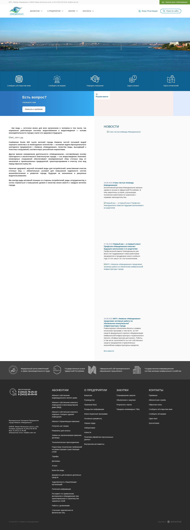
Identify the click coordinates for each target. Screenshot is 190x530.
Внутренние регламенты (94, 444)
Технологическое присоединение (65, 442)
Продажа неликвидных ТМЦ (128, 409)
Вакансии (88, 395)
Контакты (87, 11)
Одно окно (153, 418)
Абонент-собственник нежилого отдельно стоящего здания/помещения (65, 414)
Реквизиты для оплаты (61, 431)
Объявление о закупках (126, 400)
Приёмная (153, 395)
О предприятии (53, 11)
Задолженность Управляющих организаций (64, 483)
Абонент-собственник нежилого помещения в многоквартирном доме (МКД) (65, 405)
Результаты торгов (124, 405)
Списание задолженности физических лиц (62, 511)
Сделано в (162, 522)
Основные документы (93, 418)
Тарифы (55, 456)
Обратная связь (155, 405)
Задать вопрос (133, 86)
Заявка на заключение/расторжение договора (66, 436)
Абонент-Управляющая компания (65, 421)
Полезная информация (61, 489)
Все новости (109, 351)
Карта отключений (171, 86)
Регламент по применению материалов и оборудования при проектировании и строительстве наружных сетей (65, 497)
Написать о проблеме (34, 109)
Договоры (56, 461)
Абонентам (35, 11)
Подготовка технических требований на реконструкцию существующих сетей (67, 449)
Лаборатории (89, 428)
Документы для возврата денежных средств (66, 476)
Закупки (71, 11)
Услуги (54, 466)
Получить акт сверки (60, 426)
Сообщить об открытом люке (19, 86)
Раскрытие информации (94, 409)
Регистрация (152, 11)
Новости (87, 432)
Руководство (89, 400)
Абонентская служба (157, 400)
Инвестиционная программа (96, 414)
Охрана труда (89, 423)
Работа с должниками (61, 506)
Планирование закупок (126, 395)
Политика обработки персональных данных (98, 438)
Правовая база (90, 405)
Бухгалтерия (154, 423)
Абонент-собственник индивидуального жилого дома (64, 396)
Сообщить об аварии (57, 86)
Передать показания (95, 86)
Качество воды (58, 470)
